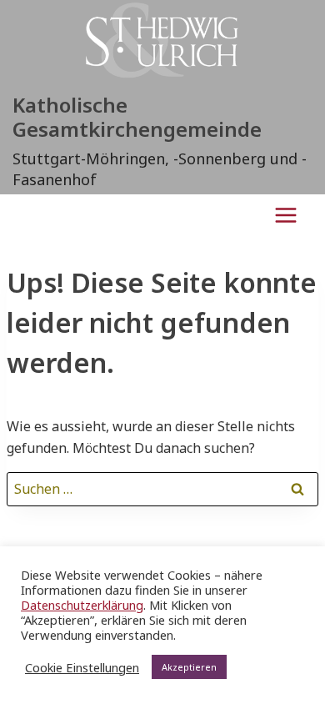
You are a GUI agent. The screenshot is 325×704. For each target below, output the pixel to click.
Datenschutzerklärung (82, 604)
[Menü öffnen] (285, 215)
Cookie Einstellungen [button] (82, 667)
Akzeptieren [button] (189, 667)
